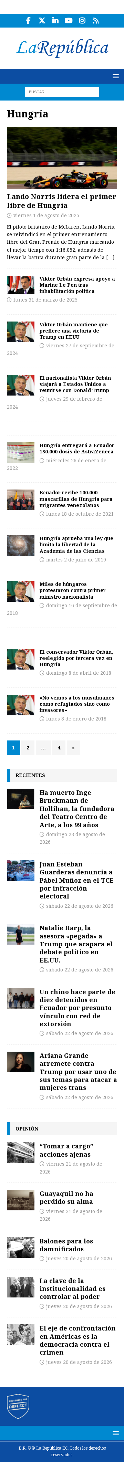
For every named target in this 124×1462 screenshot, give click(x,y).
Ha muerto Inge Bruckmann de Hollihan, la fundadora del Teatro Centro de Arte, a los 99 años (77, 808)
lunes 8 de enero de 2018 (76, 719)
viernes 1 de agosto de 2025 (46, 215)
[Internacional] (20, 285)
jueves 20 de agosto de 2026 (79, 1258)
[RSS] (96, 21)
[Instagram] (82, 21)
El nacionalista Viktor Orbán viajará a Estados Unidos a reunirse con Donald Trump (75, 384)
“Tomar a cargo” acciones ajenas (66, 1150)
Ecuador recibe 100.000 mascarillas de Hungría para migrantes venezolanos (76, 498)
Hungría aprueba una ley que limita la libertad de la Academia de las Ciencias (76, 544)
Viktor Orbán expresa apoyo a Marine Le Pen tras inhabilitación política (77, 284)
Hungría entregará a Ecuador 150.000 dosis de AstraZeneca (77, 448)
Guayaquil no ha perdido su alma (66, 1197)
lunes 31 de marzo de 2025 (45, 300)
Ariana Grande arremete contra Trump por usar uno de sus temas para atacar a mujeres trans (78, 1071)
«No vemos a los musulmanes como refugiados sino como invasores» (77, 703)
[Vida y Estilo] (20, 545)
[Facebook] (28, 21)
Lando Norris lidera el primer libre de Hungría (61, 201)
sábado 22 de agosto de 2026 (79, 906)
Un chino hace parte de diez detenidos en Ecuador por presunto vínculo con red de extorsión (77, 1008)
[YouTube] (69, 21)
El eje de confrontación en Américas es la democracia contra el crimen (78, 1340)
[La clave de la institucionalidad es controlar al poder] (20, 1287)
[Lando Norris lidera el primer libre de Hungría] (62, 158)
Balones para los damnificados (66, 1245)
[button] (114, 76)
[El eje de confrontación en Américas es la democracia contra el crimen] (20, 1334)
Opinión (27, 1128)
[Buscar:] (62, 91)
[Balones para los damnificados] (20, 1247)
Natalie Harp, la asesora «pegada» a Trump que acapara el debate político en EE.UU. (76, 944)
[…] (110, 257)
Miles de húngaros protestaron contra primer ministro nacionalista (73, 590)
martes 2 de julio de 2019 (76, 559)
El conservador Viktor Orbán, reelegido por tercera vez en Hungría (76, 658)
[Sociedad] (20, 452)
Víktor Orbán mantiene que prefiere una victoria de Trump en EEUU (74, 330)
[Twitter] (42, 21)
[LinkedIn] (55, 21)
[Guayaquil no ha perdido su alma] (20, 1200)
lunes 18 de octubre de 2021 (80, 514)
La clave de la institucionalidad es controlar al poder (72, 1288)
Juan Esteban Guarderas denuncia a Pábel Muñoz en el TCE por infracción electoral (77, 880)
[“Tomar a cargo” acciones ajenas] (20, 1152)
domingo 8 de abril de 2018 (78, 673)
